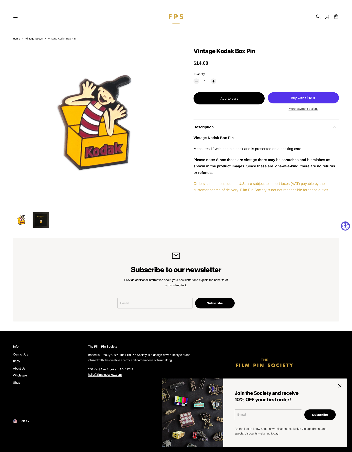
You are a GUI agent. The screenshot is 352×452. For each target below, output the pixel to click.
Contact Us (20, 354)
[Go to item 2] (41, 220)
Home (16, 38)
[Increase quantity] (213, 81)
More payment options (303, 108)
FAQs (17, 361)
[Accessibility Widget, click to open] (345, 226)
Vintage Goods (34, 38)
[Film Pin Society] (176, 16)
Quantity (199, 74)
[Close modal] (340, 386)
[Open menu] (15, 17)
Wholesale (20, 375)
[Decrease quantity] (196, 81)
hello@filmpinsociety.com (105, 374)
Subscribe (320, 414)
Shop (16, 382)
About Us (19, 368)
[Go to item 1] (21, 220)
